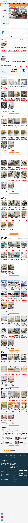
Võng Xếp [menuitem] (2, 16)
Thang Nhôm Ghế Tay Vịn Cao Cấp (20, 77)
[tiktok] (4, 481)
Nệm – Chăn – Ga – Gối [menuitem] (4, 20)
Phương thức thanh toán (14, 475)
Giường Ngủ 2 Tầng (10, 197)
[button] (1, 1)
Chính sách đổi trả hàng (15, 477)
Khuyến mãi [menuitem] (23, 3)
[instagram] (2, 481)
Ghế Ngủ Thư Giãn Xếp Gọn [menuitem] (4, 7)
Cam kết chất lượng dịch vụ (15, 479)
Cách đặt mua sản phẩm (15, 471)
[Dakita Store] (4, 1)
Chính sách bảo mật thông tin (15, 481)
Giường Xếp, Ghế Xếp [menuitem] (3, 6)
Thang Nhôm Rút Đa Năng (8, 77)
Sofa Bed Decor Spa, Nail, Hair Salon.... (19, 238)
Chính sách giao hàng (15, 473)
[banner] (17, 12)
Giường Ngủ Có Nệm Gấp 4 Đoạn (23, 197)
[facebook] (1, 481)
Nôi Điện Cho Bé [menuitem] (3, 19)
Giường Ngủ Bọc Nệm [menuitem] (3, 10)
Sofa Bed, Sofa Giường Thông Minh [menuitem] (4, 13)
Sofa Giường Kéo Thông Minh (11, 238)
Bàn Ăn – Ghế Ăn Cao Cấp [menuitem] (4, 23)
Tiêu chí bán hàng (14, 483)
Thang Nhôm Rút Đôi (14, 77)
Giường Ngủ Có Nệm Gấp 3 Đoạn (16, 197)
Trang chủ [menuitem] (10, 3)
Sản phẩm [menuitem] (18, 3)
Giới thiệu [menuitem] (14, 3)
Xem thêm (13, 113)
